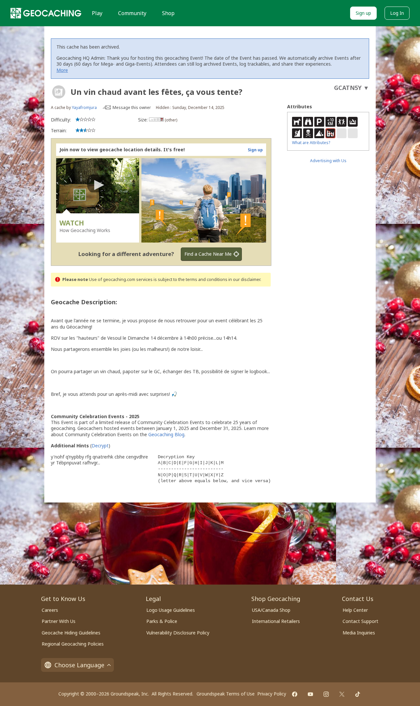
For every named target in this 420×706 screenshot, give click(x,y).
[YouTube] (310, 694)
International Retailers (276, 621)
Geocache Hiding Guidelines (71, 633)
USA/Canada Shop (271, 610)
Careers (50, 610)
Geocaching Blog (166, 434)
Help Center (355, 610)
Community (132, 13)
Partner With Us (58, 621)
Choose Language (79, 665)
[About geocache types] (59, 92)
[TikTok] (358, 694)
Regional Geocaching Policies (73, 644)
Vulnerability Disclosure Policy (177, 633)
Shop (168, 13)
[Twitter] (342, 694)
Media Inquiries (359, 633)
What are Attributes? (311, 142)
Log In (397, 13)
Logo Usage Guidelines (170, 610)
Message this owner (132, 107)
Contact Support (360, 621)
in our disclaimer (244, 279)
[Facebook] (295, 694)
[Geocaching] (45, 13)
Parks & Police (161, 621)
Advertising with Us (328, 160)
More (62, 70)
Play (97, 13)
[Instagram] (326, 694)
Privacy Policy (271, 694)
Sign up (363, 13)
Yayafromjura (84, 107)
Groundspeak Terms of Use (226, 694)
